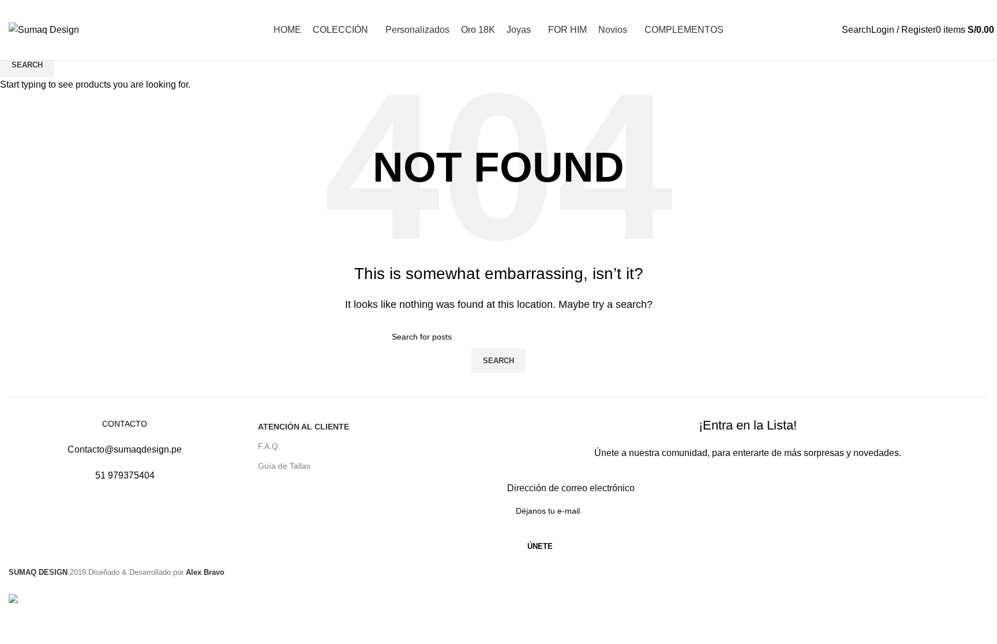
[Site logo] (44, 29)
